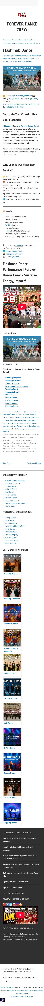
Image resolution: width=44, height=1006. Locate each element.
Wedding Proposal (13, 377)
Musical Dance (11, 497)
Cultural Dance (11, 523)
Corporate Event (12, 392)
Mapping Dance (11, 406)
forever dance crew (21, 423)
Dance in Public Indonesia (15, 503)
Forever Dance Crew (22, 26)
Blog (35, 977)
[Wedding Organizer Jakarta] (14, 904)
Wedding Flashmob (13, 380)
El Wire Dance (11, 397)
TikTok (8, 231)
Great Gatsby (10, 543)
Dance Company (11, 534)
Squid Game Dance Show (12, 887)
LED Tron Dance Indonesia (13, 893)
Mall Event (9, 395)
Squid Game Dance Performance (15, 881)
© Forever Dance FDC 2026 (22, 996)
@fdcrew (15, 98)
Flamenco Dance (12, 500)
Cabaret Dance (11, 537)
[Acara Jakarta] (20, 904)
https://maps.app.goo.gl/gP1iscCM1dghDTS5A (21, 104)
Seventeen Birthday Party (15, 526)
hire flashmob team (20, 426)
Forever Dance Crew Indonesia (15, 934)
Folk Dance (9, 520)
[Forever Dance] (7, 904)
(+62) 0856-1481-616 (14, 107)
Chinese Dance (11, 489)
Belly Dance (10, 529)
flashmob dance (20, 417)
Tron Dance (7, 463)
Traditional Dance (34, 463)
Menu (41, 3)
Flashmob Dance (17, 40)
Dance (9, 40)
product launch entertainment (13, 429)
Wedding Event (11, 389)
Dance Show (10, 506)
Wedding (8, 225)
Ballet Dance (10, 495)
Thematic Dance (12, 383)
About (11, 977)
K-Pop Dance (10, 517)
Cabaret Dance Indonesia (15, 480)
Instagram (10, 254)
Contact (8, 981)
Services (19, 977)
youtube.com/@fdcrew (22, 95)
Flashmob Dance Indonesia (16, 386)
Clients (27, 977)
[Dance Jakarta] (4, 904)
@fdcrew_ (34, 98)
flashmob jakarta (16, 420)
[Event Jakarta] (17, 904)
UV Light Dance (11, 540)
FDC (4, 40)
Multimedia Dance (12, 483)
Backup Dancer (11, 400)
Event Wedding (11, 403)
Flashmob (8, 126)
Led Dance (9, 492)
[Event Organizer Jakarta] (10, 904)
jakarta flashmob (34, 426)
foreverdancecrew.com (14, 251)
